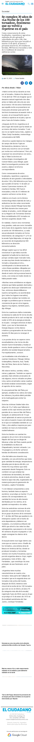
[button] (2, 3)
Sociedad (5, 11)
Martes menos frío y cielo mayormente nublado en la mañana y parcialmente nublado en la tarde (15, 670)
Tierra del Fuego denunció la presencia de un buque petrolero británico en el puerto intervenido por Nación (16, 697)
